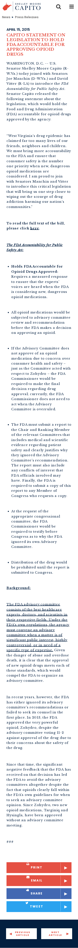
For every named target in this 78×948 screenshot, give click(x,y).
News (6, 17)
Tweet (36, 906)
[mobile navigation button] (71, 6)
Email (36, 880)
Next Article (55, 933)
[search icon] (58, 6)
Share (37, 893)
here (34, 228)
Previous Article (22, 933)
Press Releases (27, 17)
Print (36, 867)
